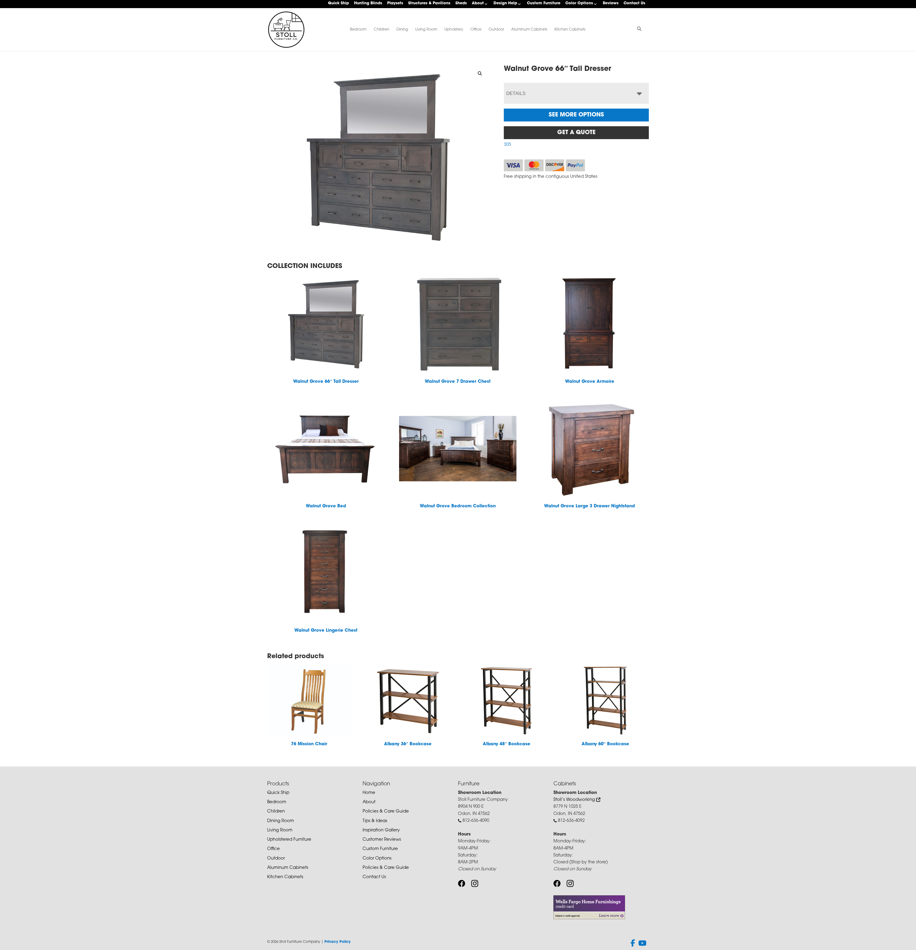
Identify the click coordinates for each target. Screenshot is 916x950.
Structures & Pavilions (429, 3)
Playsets (395, 3)
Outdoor (496, 29)
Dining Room (280, 821)
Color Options (579, 3)
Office (475, 29)
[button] (480, 73)
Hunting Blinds (368, 3)
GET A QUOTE (576, 133)
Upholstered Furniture (289, 840)
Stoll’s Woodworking (574, 800)
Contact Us (634, 3)
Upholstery (453, 29)
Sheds (461, 3)
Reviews (611, 3)
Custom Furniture (543, 3)
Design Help (505, 3)
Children (381, 29)
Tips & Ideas (375, 821)
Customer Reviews (382, 840)
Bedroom (358, 29)
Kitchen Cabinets (569, 29)
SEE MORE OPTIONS (576, 115)
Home (369, 793)
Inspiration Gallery (381, 830)
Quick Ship (338, 3)
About (478, 3)
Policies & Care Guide (386, 811)
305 (507, 145)
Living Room (426, 29)
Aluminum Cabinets (529, 29)
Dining (402, 29)
